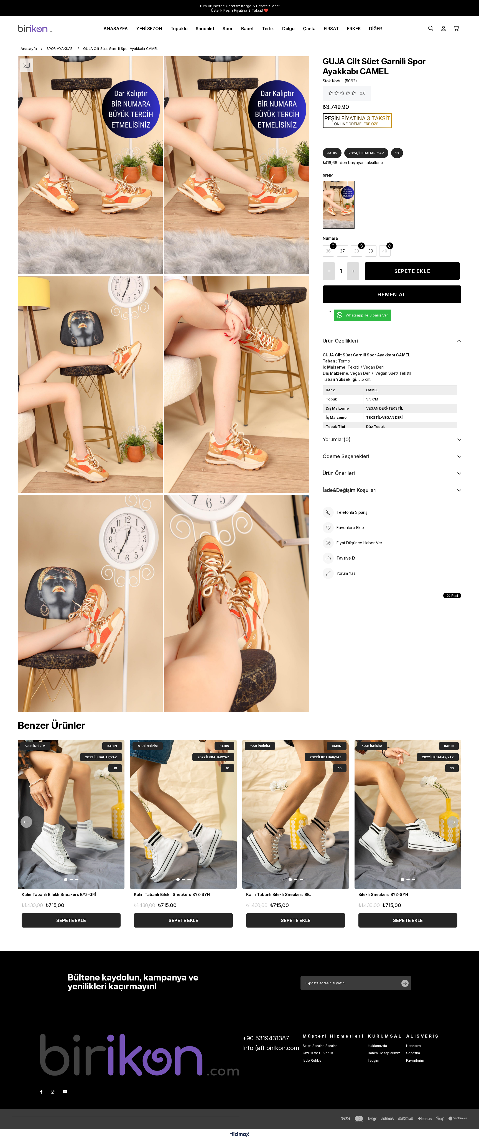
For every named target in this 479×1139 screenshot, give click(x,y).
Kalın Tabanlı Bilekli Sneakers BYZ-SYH (172, 894)
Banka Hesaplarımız (384, 1053)
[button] (65, 879)
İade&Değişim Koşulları (349, 490)
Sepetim (413, 1053)
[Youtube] (65, 1092)
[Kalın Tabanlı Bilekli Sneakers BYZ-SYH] (183, 814)
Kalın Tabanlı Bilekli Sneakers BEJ (279, 894)
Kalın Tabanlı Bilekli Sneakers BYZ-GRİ (59, 894)
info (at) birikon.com (271, 1047)
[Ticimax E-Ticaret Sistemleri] (239, 1135)
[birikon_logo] (139, 1055)
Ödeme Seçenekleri (346, 456)
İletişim (373, 1060)
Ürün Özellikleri (340, 341)
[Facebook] (41, 1092)
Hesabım (413, 1046)
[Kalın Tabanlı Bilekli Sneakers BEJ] (295, 814)
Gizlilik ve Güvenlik (318, 1053)
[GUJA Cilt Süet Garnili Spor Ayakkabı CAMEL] (339, 205)
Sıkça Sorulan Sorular (320, 1046)
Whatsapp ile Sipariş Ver (367, 315)
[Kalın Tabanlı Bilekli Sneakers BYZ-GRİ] (71, 814)
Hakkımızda (377, 1046)
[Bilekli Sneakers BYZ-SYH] (408, 814)
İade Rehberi (313, 1060)
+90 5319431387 (266, 1038)
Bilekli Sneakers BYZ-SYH (383, 894)
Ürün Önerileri (339, 473)
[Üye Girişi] (444, 29)
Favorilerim (415, 1060)
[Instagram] (52, 1092)
